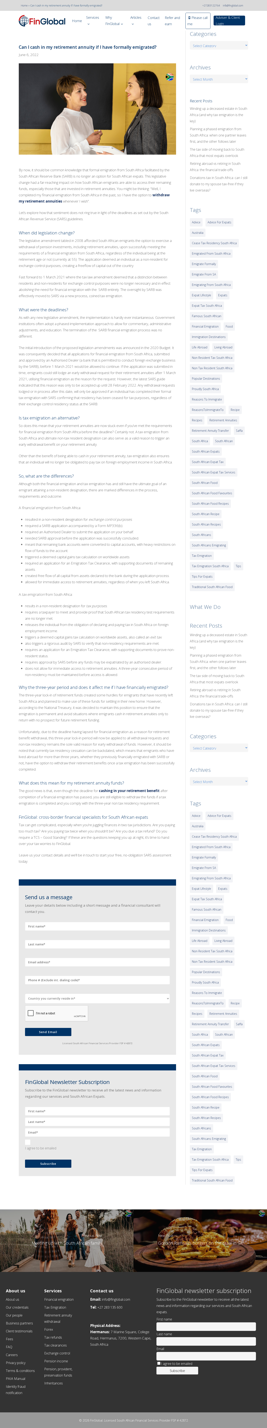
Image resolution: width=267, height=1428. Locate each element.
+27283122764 (211, 5)
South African (224, 441)
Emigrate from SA (204, 274)
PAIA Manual (15, 1378)
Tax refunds (53, 1337)
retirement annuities (223, 420)
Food (229, 326)
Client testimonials (19, 1331)
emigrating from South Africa (211, 285)
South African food (205, 483)
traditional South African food (212, 587)
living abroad (223, 347)
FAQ (9, 1347)
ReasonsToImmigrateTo (208, 410)
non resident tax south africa (212, 358)
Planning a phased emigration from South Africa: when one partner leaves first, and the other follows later (218, 135)
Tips (238, 566)
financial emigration (205, 326)
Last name (164, 1334)
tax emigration (202, 556)
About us (12, 1299)
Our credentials (17, 1307)
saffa (239, 431)
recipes (197, 420)
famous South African (206, 316)
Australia (197, 233)
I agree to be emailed (40, 1148)
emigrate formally (204, 264)
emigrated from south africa (211, 253)
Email (160, 1349)
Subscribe (48, 1164)
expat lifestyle (201, 295)
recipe (235, 410)
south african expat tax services (213, 472)
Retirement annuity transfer (210, 431)
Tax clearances (55, 1345)
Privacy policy (15, 1362)
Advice (196, 222)
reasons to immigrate (207, 399)
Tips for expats (202, 576)
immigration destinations (209, 337)
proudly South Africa (205, 389)
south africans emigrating (209, 545)
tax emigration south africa (210, 566)
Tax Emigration (55, 1307)
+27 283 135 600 (109, 1307)
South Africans (201, 535)
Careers (12, 1355)
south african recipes (206, 524)
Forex (48, 1329)
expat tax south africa (207, 306)
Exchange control (57, 1353)
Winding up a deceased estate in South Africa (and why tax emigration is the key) (218, 114)
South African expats (206, 451)
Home (24, 5)
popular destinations (206, 378)
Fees (9, 1339)
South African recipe (205, 514)
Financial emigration (59, 1299)
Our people (14, 1315)
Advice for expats (219, 222)
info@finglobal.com (233, 5)
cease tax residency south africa (214, 243)
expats (222, 295)
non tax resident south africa (212, 368)
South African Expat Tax (208, 462)
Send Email (48, 1032)
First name (164, 1319)
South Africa (200, 441)
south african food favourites (212, 493)
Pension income (56, 1361)
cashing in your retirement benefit (129, 790)
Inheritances (53, 1383)
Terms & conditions (20, 1370)
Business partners (19, 1323)
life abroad (199, 347)
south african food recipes (210, 504)
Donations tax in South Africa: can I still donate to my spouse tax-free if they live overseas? (218, 184)
